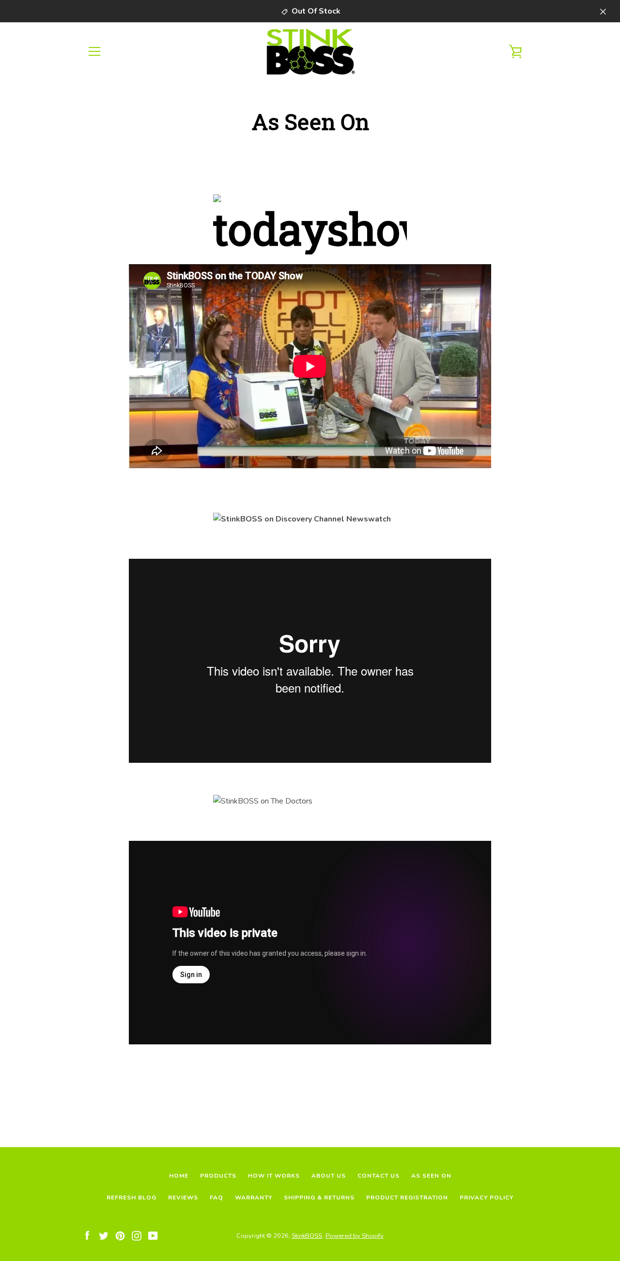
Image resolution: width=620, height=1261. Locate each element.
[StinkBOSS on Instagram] (136, 1235)
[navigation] (94, 51)
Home (178, 1176)
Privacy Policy (486, 1197)
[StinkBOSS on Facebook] (87, 1235)
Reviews (183, 1197)
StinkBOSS (307, 1235)
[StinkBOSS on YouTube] (153, 1235)
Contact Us (378, 1176)
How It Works (274, 1176)
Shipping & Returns (319, 1197)
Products (218, 1176)
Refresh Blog (131, 1197)
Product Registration (407, 1197)
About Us (328, 1176)
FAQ (216, 1197)
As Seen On (431, 1176)
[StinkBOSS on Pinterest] (120, 1235)
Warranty (253, 1197)
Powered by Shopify (355, 1235)
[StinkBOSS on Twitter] (103, 1235)
